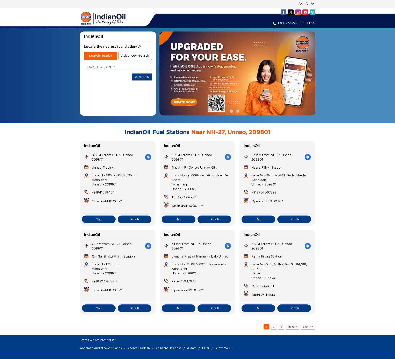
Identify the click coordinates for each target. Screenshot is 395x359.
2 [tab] (237, 111)
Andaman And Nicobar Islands (101, 348)
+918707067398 (264, 192)
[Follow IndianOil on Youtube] (305, 12)
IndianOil (92, 146)
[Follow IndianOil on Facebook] (283, 12)
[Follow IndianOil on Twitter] (291, 12)
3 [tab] (244, 111)
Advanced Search (135, 55)
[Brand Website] (312, 12)
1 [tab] (231, 111)
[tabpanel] (237, 73)
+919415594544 (104, 192)
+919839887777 (184, 196)
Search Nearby (100, 55)
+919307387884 (104, 281)
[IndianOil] (109, 18)
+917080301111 (262, 285)
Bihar (205, 348)
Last (305, 326)
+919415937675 (184, 281)
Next (291, 326)
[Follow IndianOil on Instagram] (298, 12)
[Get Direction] (148, 157)
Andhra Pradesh (138, 348)
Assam (191, 348)
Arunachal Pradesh (168, 348)
